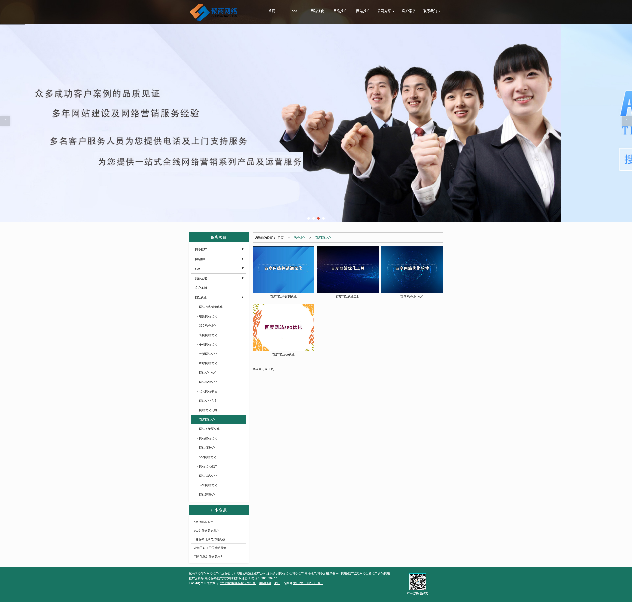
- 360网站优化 (207, 325)
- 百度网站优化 (207, 419)
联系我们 (430, 11)
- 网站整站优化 (207, 438)
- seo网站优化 (207, 457)
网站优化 (317, 11)
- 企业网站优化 (207, 485)
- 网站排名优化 (207, 476)
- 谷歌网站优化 (207, 363)
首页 (271, 11)
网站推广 (363, 11)
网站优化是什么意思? (208, 556)
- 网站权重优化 (207, 447)
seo (294, 11)
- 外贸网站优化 (207, 354)
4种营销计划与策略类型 (209, 539)
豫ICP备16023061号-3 (308, 583)
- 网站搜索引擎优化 (210, 307)
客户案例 (409, 11)
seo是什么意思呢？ (206, 530)
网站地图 (265, 583)
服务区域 (201, 278)
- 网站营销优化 (207, 382)
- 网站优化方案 (207, 400)
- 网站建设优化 (207, 494)
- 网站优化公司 (207, 410)
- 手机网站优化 (207, 344)
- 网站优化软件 (207, 372)
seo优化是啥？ (204, 522)
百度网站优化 (324, 237)
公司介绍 (384, 11)
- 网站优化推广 (207, 466)
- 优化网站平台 (207, 391)
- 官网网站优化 (207, 335)
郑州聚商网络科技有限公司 (238, 583)
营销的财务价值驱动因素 (210, 548)
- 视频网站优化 (207, 316)
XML (277, 583)
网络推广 (340, 11)
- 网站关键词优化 (209, 429)
